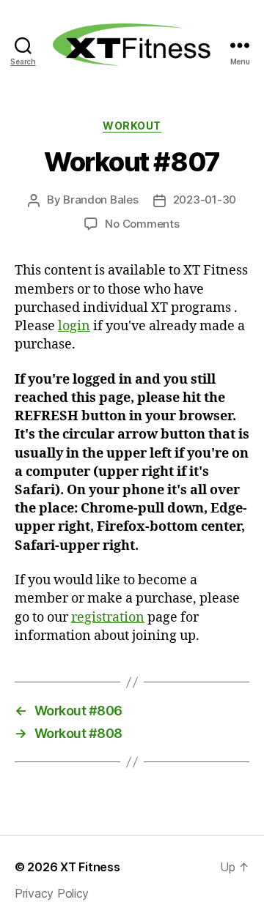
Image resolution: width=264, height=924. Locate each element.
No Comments (142, 224)
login (74, 326)
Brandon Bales (101, 199)
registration (107, 617)
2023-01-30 (204, 199)
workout (132, 125)
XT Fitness (90, 867)
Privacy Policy (52, 893)
